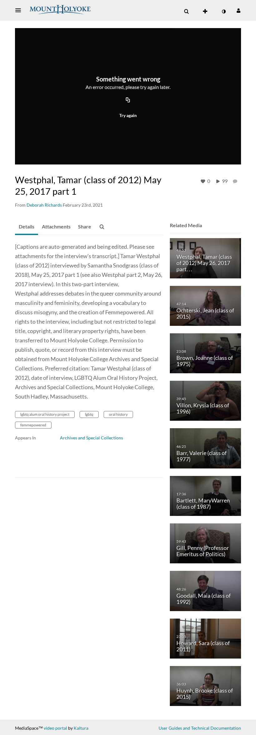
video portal (55, 728)
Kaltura (81, 728)
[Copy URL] (128, 100)
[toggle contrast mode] (223, 11)
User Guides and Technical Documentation (200, 728)
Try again (128, 115)
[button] (20, 10)
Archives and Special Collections (91, 437)
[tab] (26, 227)
